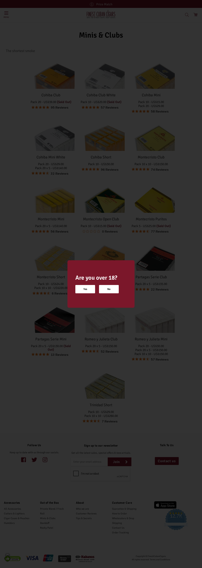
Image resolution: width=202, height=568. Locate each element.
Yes (85, 289)
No (108, 289)
